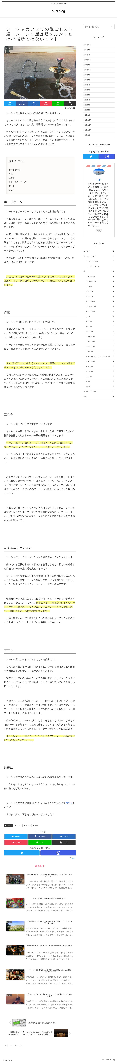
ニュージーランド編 (100, 266)
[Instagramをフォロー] (58, 852)
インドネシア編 (100, 281)
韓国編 (100, 386)
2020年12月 (87, 70)
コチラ (69, 803)
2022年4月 (87, 55)
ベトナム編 (100, 351)
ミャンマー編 (100, 361)
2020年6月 (87, 90)
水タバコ (28, 825)
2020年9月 (87, 75)
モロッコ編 (100, 366)
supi (99, 179)
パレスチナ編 (100, 341)
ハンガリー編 (100, 336)
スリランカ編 (100, 311)
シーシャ (9, 825)
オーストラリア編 (100, 261)
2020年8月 (87, 80)
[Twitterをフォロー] (22, 852)
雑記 (99, 396)
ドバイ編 (100, 326)
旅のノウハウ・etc (99, 391)
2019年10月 (87, 130)
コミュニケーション (18, 182)
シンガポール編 (100, 306)
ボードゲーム (15, 170)
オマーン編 (100, 296)
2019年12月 (87, 120)
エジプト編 (100, 291)
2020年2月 (87, 110)
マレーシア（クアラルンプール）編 (100, 356)
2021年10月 (87, 60)
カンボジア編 (100, 301)
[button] (70, 103)
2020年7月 (87, 85)
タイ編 (100, 316)
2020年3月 (87, 105)
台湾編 (100, 381)
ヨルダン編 (100, 371)
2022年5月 (87, 50)
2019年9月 (87, 135)
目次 (14, 161)
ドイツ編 (100, 321)
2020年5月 (87, 95)
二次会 (12, 178)
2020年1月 (87, 115)
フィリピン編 (100, 346)
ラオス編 (100, 376)
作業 (11, 174)
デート (12, 186)
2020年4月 (87, 100)
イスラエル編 (100, 276)
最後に (12, 190)
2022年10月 (87, 45)
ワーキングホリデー (99, 256)
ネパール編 (100, 331)
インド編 (100, 286)
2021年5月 (87, 65)
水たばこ (19, 825)
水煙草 (37, 825)
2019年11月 (87, 125)
